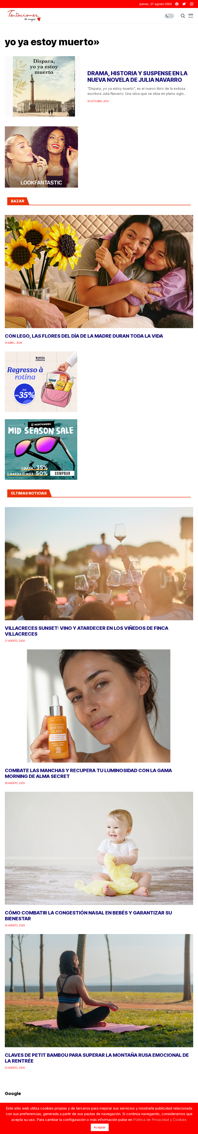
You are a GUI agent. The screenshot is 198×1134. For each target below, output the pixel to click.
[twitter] (184, 4)
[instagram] (191, 4)
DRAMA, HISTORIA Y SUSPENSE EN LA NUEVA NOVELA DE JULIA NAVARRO (137, 77)
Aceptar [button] (100, 1127)
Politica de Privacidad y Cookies (160, 1119)
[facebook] (176, 4)
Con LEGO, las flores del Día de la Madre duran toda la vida (84, 336)
